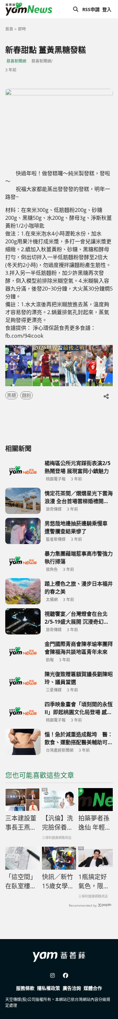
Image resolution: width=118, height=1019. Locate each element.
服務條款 (25, 988)
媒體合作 (93, 988)
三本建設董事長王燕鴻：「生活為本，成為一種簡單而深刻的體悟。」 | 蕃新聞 (21, 823)
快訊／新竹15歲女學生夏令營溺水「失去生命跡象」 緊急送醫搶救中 (58, 882)
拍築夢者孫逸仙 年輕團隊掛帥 (94, 823)
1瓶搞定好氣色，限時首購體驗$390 (93, 882)
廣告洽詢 (72, 988)
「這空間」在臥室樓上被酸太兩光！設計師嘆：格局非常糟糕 (20, 882)
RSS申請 (91, 9)
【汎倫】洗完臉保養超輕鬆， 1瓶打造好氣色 (57, 823)
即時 (22, 29)
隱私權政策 (48, 988)
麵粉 (26, 395)
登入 (106, 9)
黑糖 (11, 395)
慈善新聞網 (16, 61)
